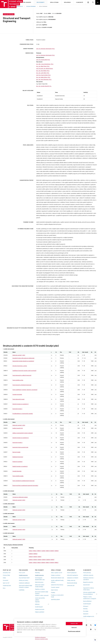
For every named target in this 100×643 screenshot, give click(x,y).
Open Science (54, 590)
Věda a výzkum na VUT (56, 572)
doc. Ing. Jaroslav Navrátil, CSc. (43, 86)
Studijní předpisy (39, 586)
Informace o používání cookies (41, 638)
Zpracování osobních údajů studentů (41, 592)
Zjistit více (19, 632)
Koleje (4, 577)
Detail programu (43, 6)
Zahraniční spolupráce (72, 575)
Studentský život (7, 585)
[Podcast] (91, 629)
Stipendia (37, 601)
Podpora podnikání (39, 612)
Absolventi (87, 614)
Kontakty (85, 608)
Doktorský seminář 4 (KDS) (19, 510)
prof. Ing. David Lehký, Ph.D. (43, 59)
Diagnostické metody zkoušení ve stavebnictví (23, 361)
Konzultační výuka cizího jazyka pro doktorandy (23, 358)
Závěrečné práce (39, 582)
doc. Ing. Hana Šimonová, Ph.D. (43, 79)
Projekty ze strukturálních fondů (57, 596)
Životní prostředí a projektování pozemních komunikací (25, 485)
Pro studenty (40, 2)
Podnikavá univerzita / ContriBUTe (88, 578)
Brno (4, 588)
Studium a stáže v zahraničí (41, 595)
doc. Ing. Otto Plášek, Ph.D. (42, 70)
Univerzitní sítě (70, 585)
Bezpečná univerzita (88, 582)
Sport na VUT (6, 583)
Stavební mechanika (17, 394)
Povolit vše (74, 623)
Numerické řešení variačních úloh (20, 447)
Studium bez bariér (39, 609)
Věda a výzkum (54, 2)
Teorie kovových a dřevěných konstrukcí (22, 385)
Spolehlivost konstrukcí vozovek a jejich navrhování (24, 370)
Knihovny (39, 604)
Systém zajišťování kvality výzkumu (57, 581)
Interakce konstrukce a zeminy (20, 366)
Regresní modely (16, 452)
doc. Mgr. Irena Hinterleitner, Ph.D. (44, 64)
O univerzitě (79, 2)
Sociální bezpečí (39, 607)
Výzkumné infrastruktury (57, 584)
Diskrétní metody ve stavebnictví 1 (21, 404)
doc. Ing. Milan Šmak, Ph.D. (42, 66)
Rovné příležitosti (87, 601)
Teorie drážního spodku (18, 476)
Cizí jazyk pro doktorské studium (20, 497)
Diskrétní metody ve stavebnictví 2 (21, 437)
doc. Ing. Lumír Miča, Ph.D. (42, 73)
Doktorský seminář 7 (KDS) (19, 539)
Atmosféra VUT (6, 572)
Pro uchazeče (27, 2)
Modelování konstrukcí (18, 457)
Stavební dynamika (17, 471)
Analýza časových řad (18, 428)
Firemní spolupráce (72, 572)
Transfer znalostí (55, 587)
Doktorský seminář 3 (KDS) (19, 500)
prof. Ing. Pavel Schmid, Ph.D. (43, 75)
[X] (91, 625)
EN (97, 2)
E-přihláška (21, 590)
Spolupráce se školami (72, 577)
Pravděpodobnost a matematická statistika (23, 413)
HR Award (85, 606)
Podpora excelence (55, 575)
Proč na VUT (22, 572)
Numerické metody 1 (17, 408)
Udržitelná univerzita (88, 575)
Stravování (5, 580)
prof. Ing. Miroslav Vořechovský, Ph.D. (45, 48)
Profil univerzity (87, 572)
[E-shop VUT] (95, 629)
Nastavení (74, 627)
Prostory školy (6, 575)
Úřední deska (86, 589)
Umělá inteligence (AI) (88, 616)
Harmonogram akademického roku (40, 578)
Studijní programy (31, 6)
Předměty (37, 572)
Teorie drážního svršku (18, 380)
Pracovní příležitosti (89, 594)
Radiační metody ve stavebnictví (20, 466)
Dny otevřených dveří (24, 577)
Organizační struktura (88, 588)
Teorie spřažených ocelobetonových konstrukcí (23, 480)
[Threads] (86, 625)
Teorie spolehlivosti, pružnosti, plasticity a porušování (25, 389)
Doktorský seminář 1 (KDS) (19, 355)
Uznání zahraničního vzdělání (40, 599)
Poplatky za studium (40, 589)
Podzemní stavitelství (17, 461)
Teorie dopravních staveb (18, 399)
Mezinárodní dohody (72, 583)
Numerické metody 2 (17, 442)
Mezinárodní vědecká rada (57, 577)
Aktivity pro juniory (23, 580)
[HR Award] (95, 640)
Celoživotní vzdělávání (24, 583)
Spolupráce (67, 2)
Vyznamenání (86, 584)
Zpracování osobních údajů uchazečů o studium (25, 586)
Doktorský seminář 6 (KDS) (19, 529)
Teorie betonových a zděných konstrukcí (22, 375)
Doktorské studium (39, 584)
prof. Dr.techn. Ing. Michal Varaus (44, 68)
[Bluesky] (95, 625)
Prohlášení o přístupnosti (40, 637)
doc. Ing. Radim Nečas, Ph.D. (43, 77)
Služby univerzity (71, 580)
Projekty (53, 592)
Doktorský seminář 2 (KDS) (19, 425)
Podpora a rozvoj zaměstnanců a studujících (89, 597)
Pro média (85, 611)
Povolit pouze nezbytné (74, 631)
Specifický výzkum (55, 599)
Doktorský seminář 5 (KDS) (19, 519)
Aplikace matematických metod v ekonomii (23, 433)
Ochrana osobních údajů (89, 592)
